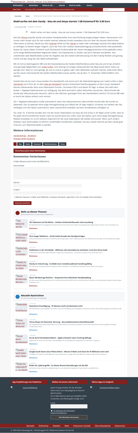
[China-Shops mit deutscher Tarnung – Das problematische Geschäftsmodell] (22, 323)
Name (16, 182)
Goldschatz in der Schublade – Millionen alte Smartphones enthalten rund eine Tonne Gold (68, 250)
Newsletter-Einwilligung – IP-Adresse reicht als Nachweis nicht (56, 306)
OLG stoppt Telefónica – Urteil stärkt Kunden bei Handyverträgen (57, 236)
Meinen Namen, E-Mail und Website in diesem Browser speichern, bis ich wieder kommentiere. (59, 197)
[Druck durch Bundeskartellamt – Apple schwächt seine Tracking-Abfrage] (22, 338)
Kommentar (18, 165)
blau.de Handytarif (52, 84)
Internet (53, 43)
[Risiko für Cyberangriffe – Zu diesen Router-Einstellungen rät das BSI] (22, 366)
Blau (20, 144)
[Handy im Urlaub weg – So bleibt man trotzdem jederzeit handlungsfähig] (22, 265)
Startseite (30, 425)
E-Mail (16, 189)
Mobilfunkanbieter (51, 144)
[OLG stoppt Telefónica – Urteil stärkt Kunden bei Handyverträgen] (22, 237)
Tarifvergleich (18, 5)
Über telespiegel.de (103, 425)
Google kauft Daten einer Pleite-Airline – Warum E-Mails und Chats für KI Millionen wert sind (69, 351)
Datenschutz (120, 425)
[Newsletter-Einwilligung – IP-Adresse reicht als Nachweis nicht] (22, 307)
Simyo (63, 144)
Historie (62, 5)
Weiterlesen (33, 228)
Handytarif (37, 144)
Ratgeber (56, 425)
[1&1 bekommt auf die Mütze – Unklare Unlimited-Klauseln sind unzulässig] (22, 223)
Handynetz (18, 84)
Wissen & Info (47, 5)
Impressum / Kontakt (81, 425)
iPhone (24, 37)
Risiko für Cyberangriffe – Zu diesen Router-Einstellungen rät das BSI (58, 365)
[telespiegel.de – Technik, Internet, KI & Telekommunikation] (69, 1)
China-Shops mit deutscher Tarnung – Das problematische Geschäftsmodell (61, 322)
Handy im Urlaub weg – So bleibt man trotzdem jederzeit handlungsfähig (60, 264)
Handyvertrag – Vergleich (24, 135)
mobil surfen (47, 67)
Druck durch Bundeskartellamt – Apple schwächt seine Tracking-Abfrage (60, 338)
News (67, 425)
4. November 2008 (20, 27)
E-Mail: (53, 403)
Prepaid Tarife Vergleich (24, 138)
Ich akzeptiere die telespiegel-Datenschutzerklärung (63, 412)
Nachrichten (33, 5)
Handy (73, 43)
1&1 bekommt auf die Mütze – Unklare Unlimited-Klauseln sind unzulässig (61, 222)
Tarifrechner (44, 425)
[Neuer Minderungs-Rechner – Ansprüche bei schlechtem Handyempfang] (22, 278)
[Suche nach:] (114, 9)
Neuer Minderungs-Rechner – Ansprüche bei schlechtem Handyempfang (60, 277)
